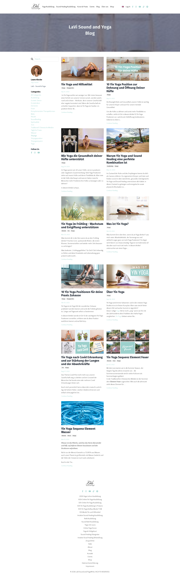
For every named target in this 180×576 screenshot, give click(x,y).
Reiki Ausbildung (90, 519)
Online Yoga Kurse (90, 528)
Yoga (118, 311)
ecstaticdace (35, 103)
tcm (68, 230)
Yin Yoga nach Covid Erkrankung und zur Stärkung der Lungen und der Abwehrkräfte (82, 361)
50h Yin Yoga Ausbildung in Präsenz (90, 506)
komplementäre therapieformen (43, 111)
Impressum (90, 566)
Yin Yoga (119, 316)
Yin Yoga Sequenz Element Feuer (127, 357)
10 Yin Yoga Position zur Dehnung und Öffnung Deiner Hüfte (125, 88)
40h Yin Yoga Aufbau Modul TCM (90, 509)
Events (90, 557)
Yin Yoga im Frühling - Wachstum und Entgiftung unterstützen (82, 225)
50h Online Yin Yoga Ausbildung (90, 503)
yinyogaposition (70, 88)
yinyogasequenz (37, 141)
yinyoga (63, 88)
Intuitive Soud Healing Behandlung (90, 538)
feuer (114, 360)
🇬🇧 (123, 7)
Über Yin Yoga (115, 292)
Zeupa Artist (90, 541)
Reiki (90, 544)
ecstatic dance (36, 101)
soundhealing (110, 166)
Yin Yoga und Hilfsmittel (76, 84)
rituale (33, 117)
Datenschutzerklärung (90, 563)
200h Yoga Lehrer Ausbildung (90, 496)
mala (32, 114)
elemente (64, 230)
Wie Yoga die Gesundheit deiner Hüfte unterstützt (81, 157)
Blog (98, 7)
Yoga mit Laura (90, 525)
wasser (69, 435)
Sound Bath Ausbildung (90, 522)
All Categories (36, 95)
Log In (128, 7)
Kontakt (90, 554)
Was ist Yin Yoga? (117, 224)
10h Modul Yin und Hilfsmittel (90, 512)
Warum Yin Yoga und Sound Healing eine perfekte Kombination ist (124, 159)
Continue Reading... (67, 112)
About (90, 547)
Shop (112, 7)
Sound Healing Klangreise (90, 534)
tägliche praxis (36, 130)
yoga (32, 144)
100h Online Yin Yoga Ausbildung (90, 500)
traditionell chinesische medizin (42, 128)
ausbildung (35, 98)
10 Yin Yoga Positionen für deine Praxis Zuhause (82, 293)
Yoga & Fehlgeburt (90, 531)
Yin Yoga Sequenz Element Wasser (78, 430)
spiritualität (35, 122)
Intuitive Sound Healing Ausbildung (90, 515)
